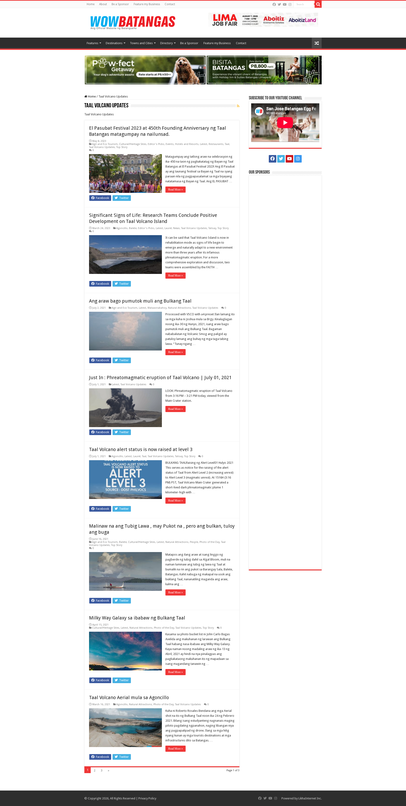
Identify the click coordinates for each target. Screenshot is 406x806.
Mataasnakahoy (157, 307)
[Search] (318, 4)
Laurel (168, 228)
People (194, 542)
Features (92, 43)
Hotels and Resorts (187, 144)
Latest (203, 144)
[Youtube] (284, 4)
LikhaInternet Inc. (310, 798)
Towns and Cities (141, 43)
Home (90, 4)
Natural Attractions (179, 307)
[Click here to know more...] (203, 69)
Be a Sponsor (120, 4)
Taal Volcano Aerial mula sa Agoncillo (129, 697)
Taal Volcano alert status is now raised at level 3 (140, 449)
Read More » (175, 189)
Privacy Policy (147, 798)
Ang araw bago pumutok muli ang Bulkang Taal (140, 301)
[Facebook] (274, 4)
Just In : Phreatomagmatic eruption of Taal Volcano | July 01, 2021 (160, 377)
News (176, 228)
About (103, 4)
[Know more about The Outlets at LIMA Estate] (263, 19)
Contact (170, 4)
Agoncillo (122, 228)
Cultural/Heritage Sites (132, 144)
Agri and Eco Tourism (105, 144)
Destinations (114, 43)
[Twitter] (279, 4)
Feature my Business (147, 4)
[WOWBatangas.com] (132, 21)
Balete (133, 228)
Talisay (212, 228)
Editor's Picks (156, 144)
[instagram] (290, 4)
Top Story (121, 147)
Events (170, 144)
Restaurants (216, 144)
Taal (227, 144)
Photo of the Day (209, 542)
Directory (166, 43)
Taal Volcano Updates (102, 147)
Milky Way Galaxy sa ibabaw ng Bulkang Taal (137, 618)
